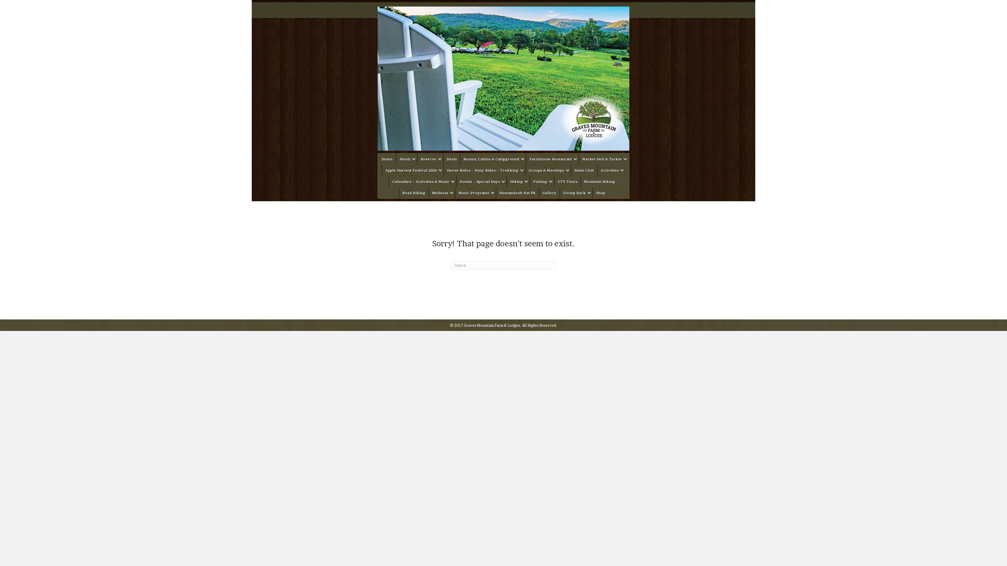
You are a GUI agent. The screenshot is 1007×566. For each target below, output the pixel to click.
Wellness (440, 193)
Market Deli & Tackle (602, 159)
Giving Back (574, 193)
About (404, 159)
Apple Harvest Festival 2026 (411, 170)
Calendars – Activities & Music (420, 181)
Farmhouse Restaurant (550, 159)
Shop (600, 193)
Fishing (540, 181)
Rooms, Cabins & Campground (491, 159)
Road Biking (413, 193)
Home (387, 159)
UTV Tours (567, 181)
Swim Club (584, 170)
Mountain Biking (599, 181)
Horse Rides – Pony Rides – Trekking (482, 170)
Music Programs (473, 193)
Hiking (516, 181)
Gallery (549, 193)
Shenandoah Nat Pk (517, 193)
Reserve (428, 159)
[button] (413, 159)
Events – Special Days (480, 181)
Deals (452, 159)
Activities (610, 170)
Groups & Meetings (546, 170)
